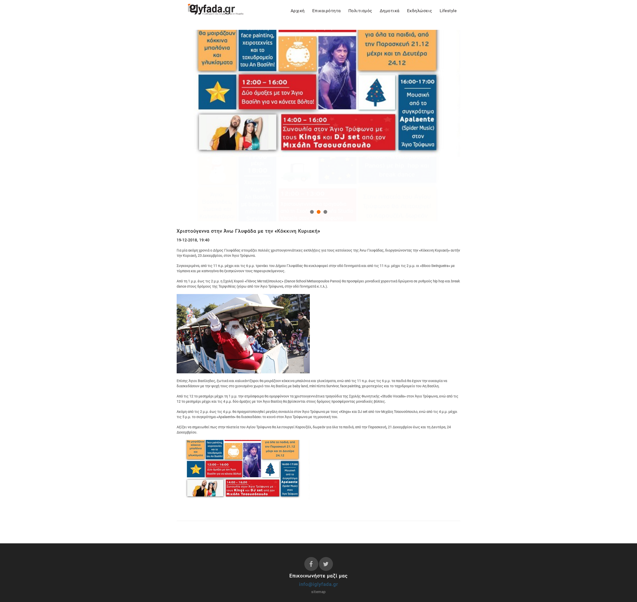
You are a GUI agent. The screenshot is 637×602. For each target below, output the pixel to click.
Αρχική (298, 10)
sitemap (318, 527)
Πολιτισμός (360, 10)
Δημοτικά (390, 10)
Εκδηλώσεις (419, 10)
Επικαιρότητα (326, 10)
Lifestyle (448, 10)
